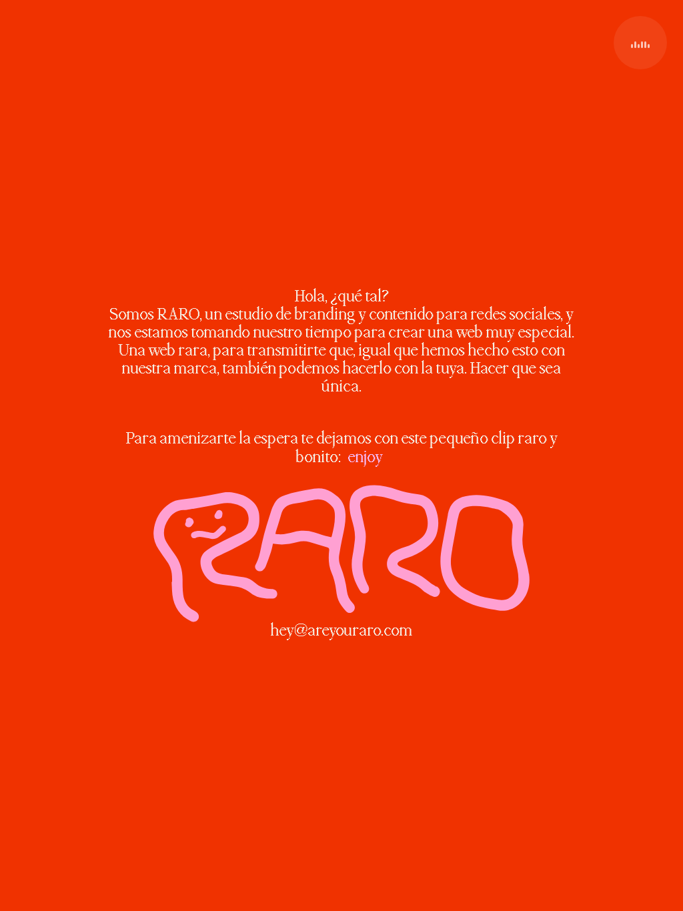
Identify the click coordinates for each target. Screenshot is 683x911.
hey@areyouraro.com (341, 631)
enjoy (365, 457)
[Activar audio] (640, 42)
